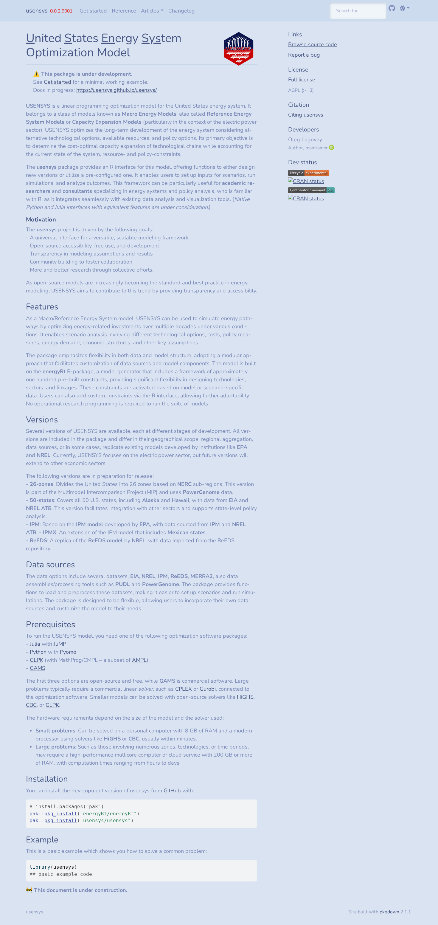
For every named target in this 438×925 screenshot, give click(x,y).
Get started (93, 10)
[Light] (404, 8)
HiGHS (245, 697)
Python (38, 652)
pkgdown (389, 912)
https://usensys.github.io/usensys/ (116, 90)
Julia (35, 643)
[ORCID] (332, 147)
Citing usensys (305, 114)
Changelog (181, 10)
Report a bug (304, 54)
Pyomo (68, 652)
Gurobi (208, 688)
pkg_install (60, 813)
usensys (37, 11)
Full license (301, 79)
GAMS (37, 668)
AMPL (139, 660)
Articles (150, 10)
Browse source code (312, 44)
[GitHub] (391, 8)
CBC (31, 705)
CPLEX (183, 688)
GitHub (172, 790)
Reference (124, 10)
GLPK (36, 660)
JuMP (60, 643)
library (39, 867)
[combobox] (357, 10)
